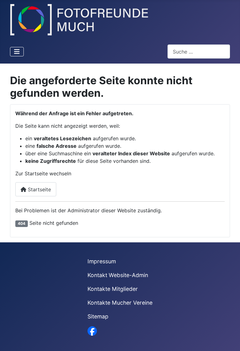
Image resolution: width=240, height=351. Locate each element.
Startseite (38, 189)
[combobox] (199, 51)
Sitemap (98, 316)
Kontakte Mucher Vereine (120, 302)
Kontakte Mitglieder (113, 289)
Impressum (102, 261)
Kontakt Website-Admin (118, 275)
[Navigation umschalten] (17, 51)
